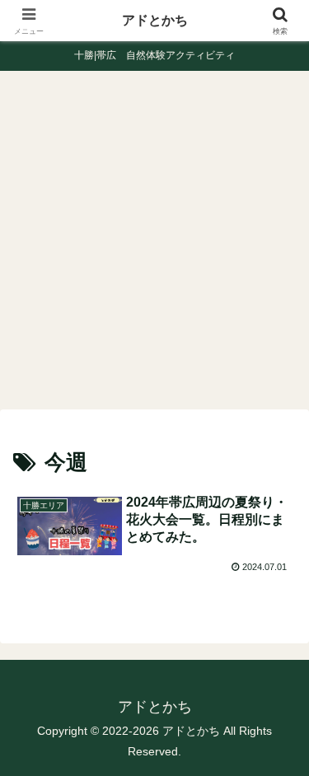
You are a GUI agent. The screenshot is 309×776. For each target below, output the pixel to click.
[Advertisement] (154, 245)
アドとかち (155, 20)
